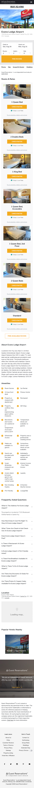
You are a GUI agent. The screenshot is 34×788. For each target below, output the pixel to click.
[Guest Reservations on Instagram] (17, 764)
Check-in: (5, 44)
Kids (25, 51)
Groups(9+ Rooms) (18, 67)
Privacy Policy (8, 748)
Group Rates (26, 743)
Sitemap (8, 750)
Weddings (29, 67)
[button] (2, 18)
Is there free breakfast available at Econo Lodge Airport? (14, 560)
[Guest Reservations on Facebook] (4, 764)
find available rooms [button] (17, 336)
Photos (3, 67)
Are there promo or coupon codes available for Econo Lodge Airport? (14, 582)
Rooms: (5, 51)
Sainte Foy (23, 596)
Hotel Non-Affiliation (8, 755)
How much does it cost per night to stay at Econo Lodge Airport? (14, 522)
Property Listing (8, 753)
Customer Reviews (8, 743)
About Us (8, 738)
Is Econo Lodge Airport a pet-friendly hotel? (15, 552)
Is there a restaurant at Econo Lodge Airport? (13, 544)
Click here (10, 720)
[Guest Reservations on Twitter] (11, 764)
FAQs (8, 740)
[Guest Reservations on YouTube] (29, 764)
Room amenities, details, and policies (17, 115)
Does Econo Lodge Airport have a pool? (13, 537)
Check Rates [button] (17, 107)
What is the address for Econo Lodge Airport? (15, 507)
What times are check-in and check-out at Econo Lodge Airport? (15, 529)
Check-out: (21, 44)
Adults (15, 51)
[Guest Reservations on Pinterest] (23, 764)
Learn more (4, 74)
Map (9, 67)
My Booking (25, 740)
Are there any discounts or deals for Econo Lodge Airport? (15, 575)
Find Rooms (17, 59)
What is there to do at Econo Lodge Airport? (15, 567)
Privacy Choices (23, 750)
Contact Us (25, 738)
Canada (7, 598)
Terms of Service (8, 745)
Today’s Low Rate (18, 111)
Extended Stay (25, 748)
